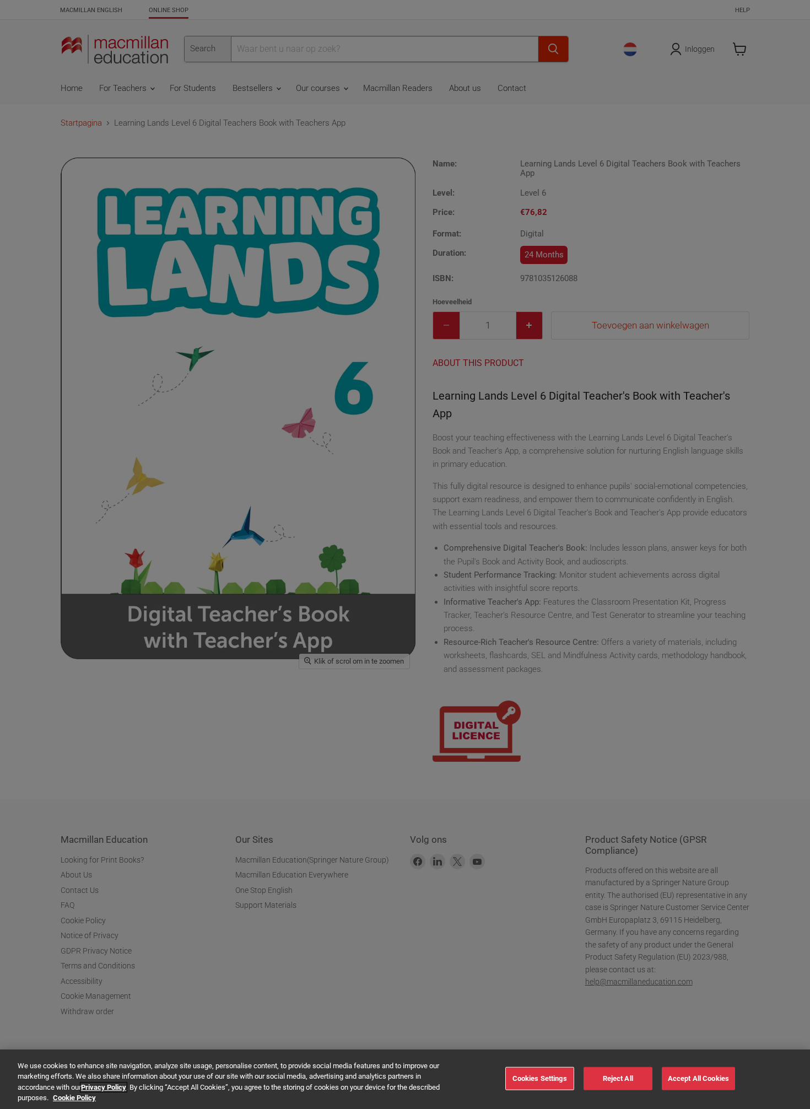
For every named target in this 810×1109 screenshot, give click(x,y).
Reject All (618, 1078)
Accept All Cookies (698, 1078)
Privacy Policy (103, 1087)
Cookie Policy (74, 1098)
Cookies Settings (539, 1078)
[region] (405, 1079)
